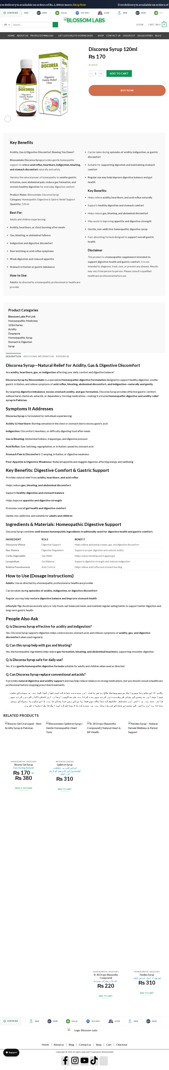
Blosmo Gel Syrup (23, 766)
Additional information (38, 356)
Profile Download (41, 35)
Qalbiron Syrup (65, 769)
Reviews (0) (62, 356)
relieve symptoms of (41, 384)
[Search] (55, 25)
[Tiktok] (94, 1061)
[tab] (13, 356)
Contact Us (113, 35)
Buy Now (127, 90)
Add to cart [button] (65, 789)
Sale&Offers (145, 35)
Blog (158, 35)
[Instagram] (75, 1061)
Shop (101, 35)
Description (13, 356)
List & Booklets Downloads (75, 35)
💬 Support (11, 1052)
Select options (23, 788)
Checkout (129, 35)
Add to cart (119, 73)
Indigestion (12, 431)
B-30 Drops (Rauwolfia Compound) (106, 977)
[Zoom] (7, 119)
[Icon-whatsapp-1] (104, 1061)
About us (22, 35)
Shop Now (90, 4)
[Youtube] (84, 1061)
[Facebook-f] (65, 1061)
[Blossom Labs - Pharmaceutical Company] (84, 25)
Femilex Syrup (147, 976)
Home (11, 35)
